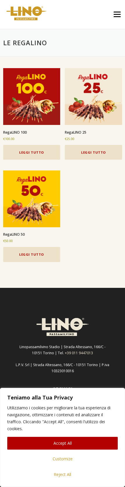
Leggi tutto (31, 152)
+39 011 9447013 (79, 352)
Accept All (62, 443)
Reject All (62, 474)
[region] (62, 437)
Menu (117, 14)
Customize (63, 458)
